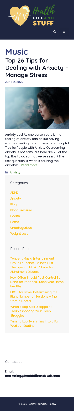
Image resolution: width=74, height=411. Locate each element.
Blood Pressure (21, 210)
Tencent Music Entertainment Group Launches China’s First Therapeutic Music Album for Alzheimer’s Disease (32, 265)
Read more (29, 165)
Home (14, 222)
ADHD (14, 193)
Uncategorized (21, 228)
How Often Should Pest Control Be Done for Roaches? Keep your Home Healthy (37, 282)
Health (15, 216)
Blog (13, 204)
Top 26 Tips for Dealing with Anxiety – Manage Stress (36, 68)
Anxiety (15, 172)
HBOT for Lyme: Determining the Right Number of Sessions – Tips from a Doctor (34, 296)
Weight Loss (19, 234)
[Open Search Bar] (54, 32)
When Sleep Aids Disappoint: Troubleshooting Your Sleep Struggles (31, 311)
